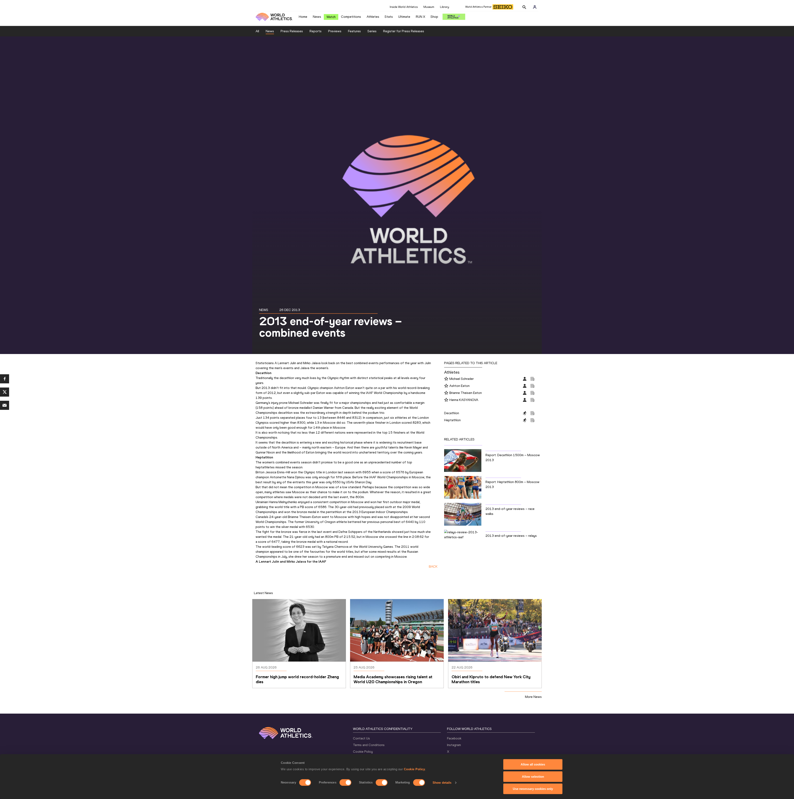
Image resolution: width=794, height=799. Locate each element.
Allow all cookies (533, 764)
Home (303, 17)
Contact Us (361, 738)
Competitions (351, 17)
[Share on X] (4, 392)
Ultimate (404, 17)
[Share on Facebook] (4, 378)
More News (533, 697)
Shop (434, 17)
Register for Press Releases (403, 31)
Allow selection (533, 776)
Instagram (454, 745)
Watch (331, 17)
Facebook (454, 738)
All (257, 31)
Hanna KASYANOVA (463, 400)
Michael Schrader (461, 379)
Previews (334, 31)
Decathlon (451, 413)
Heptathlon (452, 420)
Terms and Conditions (369, 745)
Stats (389, 17)
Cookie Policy (414, 769)
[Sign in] (534, 7)
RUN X (420, 17)
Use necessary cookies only (533, 789)
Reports (316, 31)
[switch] (345, 782)
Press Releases (292, 31)
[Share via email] (4, 405)
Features (354, 31)
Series (372, 31)
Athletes (373, 17)
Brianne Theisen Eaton (465, 393)
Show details (442, 782)
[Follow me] (446, 379)
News (317, 17)
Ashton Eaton (459, 386)
